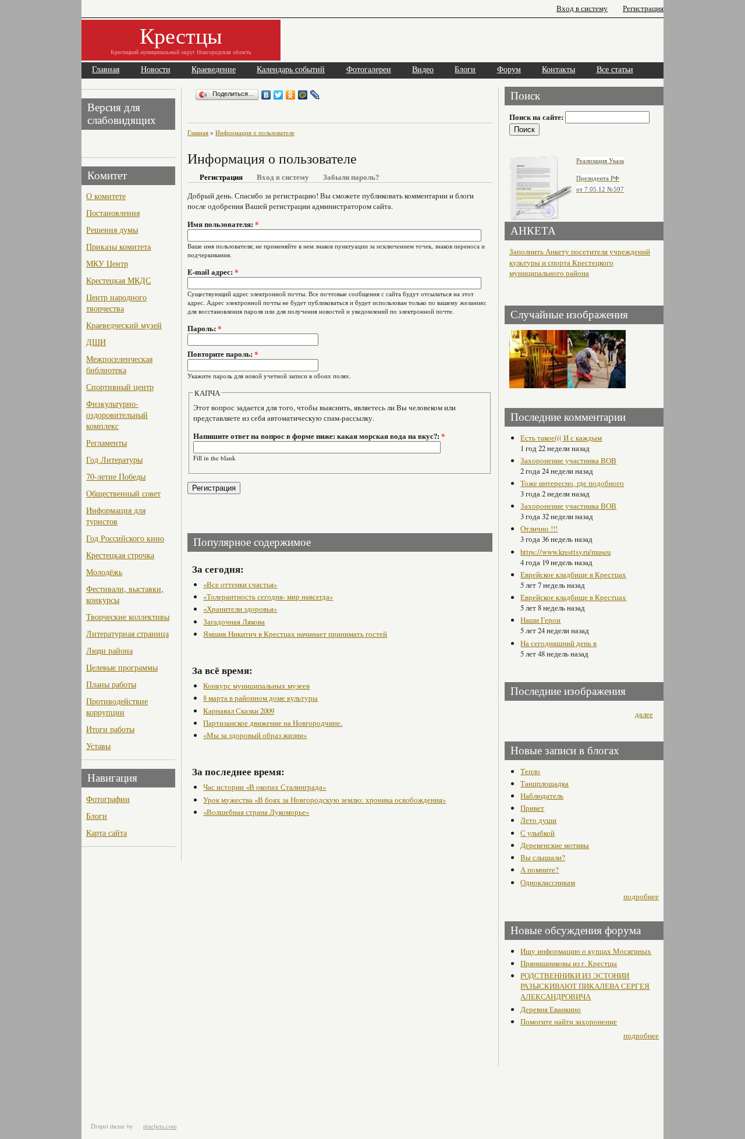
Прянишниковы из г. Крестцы (568, 963)
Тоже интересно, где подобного (572, 483)
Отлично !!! (539, 528)
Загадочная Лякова (234, 621)
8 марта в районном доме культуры (260, 698)
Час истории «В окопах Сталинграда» (264, 787)
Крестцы (181, 35)
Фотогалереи (368, 69)
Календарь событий (291, 69)
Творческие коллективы (127, 616)
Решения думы (112, 229)
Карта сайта (106, 832)
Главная (105, 69)
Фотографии (108, 798)
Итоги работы (110, 729)
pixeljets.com (159, 1126)
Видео (423, 69)
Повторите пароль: (222, 354)
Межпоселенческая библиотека (119, 364)
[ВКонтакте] (266, 94)
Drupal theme (108, 1126)
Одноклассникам (547, 882)
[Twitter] (278, 94)
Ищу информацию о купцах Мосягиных (585, 951)
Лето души (538, 820)
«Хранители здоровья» (240, 609)
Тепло (530, 771)
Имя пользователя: (222, 224)
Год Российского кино (125, 538)
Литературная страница (127, 633)
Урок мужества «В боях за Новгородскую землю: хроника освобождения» (324, 799)
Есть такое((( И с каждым (561, 437)
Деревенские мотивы (554, 845)
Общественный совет (123, 493)
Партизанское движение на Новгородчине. (272, 723)
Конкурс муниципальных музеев (256, 685)
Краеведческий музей (124, 325)
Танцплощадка (544, 783)
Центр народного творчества (116, 303)
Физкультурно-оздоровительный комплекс (117, 414)
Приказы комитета (118, 246)
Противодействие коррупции (117, 707)
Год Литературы (114, 459)
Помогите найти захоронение (568, 1021)
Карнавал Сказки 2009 (238, 710)
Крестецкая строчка (120, 554)
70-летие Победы (116, 476)
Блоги (465, 69)
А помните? (539, 869)
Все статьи (615, 69)
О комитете (106, 195)
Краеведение (213, 69)
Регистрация (643, 8)
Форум (509, 69)
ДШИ (96, 341)
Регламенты (106, 442)
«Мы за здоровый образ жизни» (255, 735)
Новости (156, 69)
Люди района (109, 650)
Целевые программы (122, 667)
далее (644, 714)
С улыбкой (537, 833)
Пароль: (204, 328)
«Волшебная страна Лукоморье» (256, 812)
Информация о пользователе (255, 132)
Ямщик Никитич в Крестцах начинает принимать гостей (295, 634)
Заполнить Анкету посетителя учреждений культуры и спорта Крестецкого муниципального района (579, 262)
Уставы (98, 745)
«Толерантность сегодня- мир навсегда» (268, 596)
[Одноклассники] (291, 94)
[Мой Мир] (303, 94)
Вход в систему (582, 8)
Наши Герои (540, 620)
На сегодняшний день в (558, 643)
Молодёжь (104, 571)
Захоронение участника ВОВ (568, 460)
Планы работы (111, 684)
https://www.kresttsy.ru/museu (565, 552)
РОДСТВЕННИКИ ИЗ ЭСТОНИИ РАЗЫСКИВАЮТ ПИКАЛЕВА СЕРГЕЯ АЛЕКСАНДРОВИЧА (585, 986)
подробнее (641, 896)
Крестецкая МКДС (118, 280)
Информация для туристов (116, 516)
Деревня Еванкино (550, 1009)
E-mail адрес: (212, 272)
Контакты (558, 69)
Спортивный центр (120, 386)
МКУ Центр (107, 263)
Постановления (113, 212)
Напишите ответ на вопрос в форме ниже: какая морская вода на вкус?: (319, 436)
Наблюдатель (541, 795)
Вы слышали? (542, 857)
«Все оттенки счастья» (240, 584)
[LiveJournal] (315, 94)
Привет (532, 808)
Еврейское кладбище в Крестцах (573, 574)
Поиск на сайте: (537, 117)
